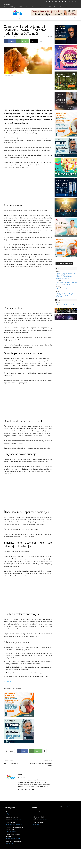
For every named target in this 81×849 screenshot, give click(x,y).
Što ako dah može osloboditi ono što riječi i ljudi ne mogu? (66, 283)
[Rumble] (56, 1)
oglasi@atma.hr (16, 819)
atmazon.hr (43, 819)
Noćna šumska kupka (63, 289)
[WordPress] (72, 1)
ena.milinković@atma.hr (13, 838)
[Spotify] (26, 789)
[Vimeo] (65, 1)
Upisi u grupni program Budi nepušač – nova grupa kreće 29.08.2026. (65, 294)
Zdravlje (45, 18)
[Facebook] (42, 1)
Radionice (62, 18)
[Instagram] (46, 1)
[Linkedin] (49, 1)
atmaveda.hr (36, 824)
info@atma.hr (10, 814)
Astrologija (16, 18)
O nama (6, 7)
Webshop (33, 7)
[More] (41, 41)
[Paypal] (52, 1)
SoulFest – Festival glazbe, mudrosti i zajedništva (64, 277)
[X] (62, 1)
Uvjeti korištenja (42, 7)
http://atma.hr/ (21, 777)
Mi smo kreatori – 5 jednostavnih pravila (41, 764)
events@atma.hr (11, 831)
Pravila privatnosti (62, 7)
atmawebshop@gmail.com (14, 824)
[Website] (69, 1)
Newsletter (26, 7)
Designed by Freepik (9, 75)
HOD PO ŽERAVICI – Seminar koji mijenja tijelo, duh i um (66, 274)
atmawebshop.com (38, 814)
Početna (7, 18)
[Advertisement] (28, 93)
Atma (7, 37)
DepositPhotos (69, 806)
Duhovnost (27, 18)
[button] (74, 18)
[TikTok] (59, 1)
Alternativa (36, 18)
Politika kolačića (52, 7)
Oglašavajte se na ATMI (16, 7)
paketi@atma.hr (10, 843)
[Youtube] (75, 1)
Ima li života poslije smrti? (12, 763)
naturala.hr (7, 681)
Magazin (53, 18)
